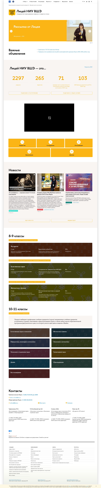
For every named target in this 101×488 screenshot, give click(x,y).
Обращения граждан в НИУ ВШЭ (15, 460)
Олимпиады (33, 453)
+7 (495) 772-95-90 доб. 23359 (30, 394)
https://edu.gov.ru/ (41, 479)
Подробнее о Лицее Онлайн (71, 93)
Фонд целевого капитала (14, 462)
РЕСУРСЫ (76, 447)
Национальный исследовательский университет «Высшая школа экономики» (25, 5)
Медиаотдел (72, 220)
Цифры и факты (12, 449)
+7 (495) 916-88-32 (27, 400)
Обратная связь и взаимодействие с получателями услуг (40, 471)
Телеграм (69, 403)
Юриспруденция (58, 362)
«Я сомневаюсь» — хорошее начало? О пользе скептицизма (22, 193)
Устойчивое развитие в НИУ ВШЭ (15, 453)
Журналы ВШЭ (77, 458)
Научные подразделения (57, 449)
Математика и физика (18, 288)
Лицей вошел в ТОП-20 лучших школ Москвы (48, 49)
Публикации (76, 460)
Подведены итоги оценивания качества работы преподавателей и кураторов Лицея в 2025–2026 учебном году (64, 51)
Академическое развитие (57, 458)
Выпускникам (65, 1)
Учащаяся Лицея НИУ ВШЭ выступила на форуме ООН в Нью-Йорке (49, 193)
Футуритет (14, 246)
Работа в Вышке (12, 475)
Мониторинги (55, 453)
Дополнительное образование (37, 462)
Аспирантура (33, 460)
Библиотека (76, 449)
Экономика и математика (61, 342)
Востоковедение (16, 372)
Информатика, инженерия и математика (23, 342)
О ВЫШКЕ (11, 447)
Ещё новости (29, 220)
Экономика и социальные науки (20, 352)
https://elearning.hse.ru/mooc (72, 479)
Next (89, 31)
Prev (11, 31)
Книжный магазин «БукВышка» (79, 453)
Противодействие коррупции (15, 464)
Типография (76, 454)
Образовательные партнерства (37, 468)
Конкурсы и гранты (56, 460)
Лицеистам (22, 145)
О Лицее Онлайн (33, 1)
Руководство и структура (14, 451)
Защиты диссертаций (56, 456)
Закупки (10, 458)
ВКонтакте (42, 403)
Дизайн (13, 362)
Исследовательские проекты (58, 451)
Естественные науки (18, 266)
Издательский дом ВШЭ (78, 451)
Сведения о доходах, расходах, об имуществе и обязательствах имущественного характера (18, 467)
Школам (71, 1)
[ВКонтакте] (9, 431)
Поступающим (41, 1)
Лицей (32, 449)
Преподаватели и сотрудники (15, 454)
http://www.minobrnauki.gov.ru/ (15, 479)
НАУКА (54, 447)
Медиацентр (76, 456)
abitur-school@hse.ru (15, 397)
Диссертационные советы (57, 454)
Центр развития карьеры (35, 464)
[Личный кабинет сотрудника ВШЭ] (89, 1)
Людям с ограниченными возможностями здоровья (19, 471)
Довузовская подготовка (35, 451)
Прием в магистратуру (35, 458)
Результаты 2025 (88, 67)
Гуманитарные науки (59, 352)
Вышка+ (32, 456)
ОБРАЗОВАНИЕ (34, 447)
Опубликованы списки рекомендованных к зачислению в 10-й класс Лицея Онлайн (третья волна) (78, 194)
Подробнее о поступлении (29, 93)
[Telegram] (11, 431)
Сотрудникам (50, 145)
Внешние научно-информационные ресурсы (60, 462)
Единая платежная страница (14, 473)
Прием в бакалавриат (35, 454)
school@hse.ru (14, 403)
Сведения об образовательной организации (17, 469)
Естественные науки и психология (21, 331)
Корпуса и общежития (13, 456)
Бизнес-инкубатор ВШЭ (35, 466)
